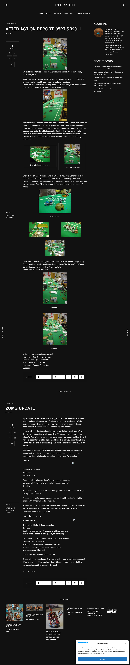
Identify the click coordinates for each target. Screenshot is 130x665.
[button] (126, 643)
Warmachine (56, 634)
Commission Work (11, 624)
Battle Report (92, 607)
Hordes (8, 625)
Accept (102, 659)
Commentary (10, 23)
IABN (16, 23)
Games (20, 624)
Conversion (50, 632)
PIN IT (56, 54)
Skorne (33, 571)
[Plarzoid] (65, 5)
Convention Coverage (74, 608)
